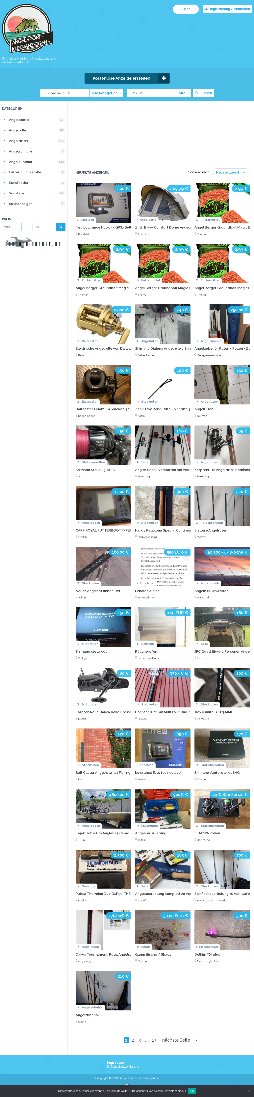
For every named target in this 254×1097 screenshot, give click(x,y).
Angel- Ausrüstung (150, 833)
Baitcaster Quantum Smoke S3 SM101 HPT (111, 409)
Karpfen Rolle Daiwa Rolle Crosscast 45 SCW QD (116, 712)
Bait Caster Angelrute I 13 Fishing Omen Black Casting (120, 772)
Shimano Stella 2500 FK (95, 470)
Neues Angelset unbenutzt (98, 591)
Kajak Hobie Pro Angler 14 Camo (102, 833)
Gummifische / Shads (153, 954)
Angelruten (203, 409)
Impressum (116, 1063)
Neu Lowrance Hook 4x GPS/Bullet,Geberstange (117, 227)
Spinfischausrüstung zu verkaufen (223, 893)
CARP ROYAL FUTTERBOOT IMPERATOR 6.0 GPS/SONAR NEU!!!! (129, 530)
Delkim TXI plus (207, 954)
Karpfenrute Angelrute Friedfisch (222, 470)
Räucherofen (146, 651)
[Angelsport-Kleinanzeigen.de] (27, 53)
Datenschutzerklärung (123, 1066)
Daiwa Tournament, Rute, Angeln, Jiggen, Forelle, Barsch (122, 954)
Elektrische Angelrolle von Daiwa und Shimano (114, 348)
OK (192, 1090)
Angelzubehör (87, 1015)
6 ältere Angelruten (210, 530)
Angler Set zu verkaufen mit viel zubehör (169, 470)
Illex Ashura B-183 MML (213, 712)
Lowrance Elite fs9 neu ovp (158, 772)
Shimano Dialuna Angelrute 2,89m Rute (168, 348)
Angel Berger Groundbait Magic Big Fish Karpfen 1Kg (119, 288)
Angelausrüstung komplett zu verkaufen (169, 893)
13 (154, 1040)
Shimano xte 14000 (92, 651)
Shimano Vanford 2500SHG (217, 772)
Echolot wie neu (148, 591)
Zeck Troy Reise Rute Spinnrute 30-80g (168, 409)
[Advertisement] (163, 138)
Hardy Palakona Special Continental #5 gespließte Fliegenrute (187, 530)
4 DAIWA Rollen (207, 833)
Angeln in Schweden (211, 591)
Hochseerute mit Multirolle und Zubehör (169, 712)
